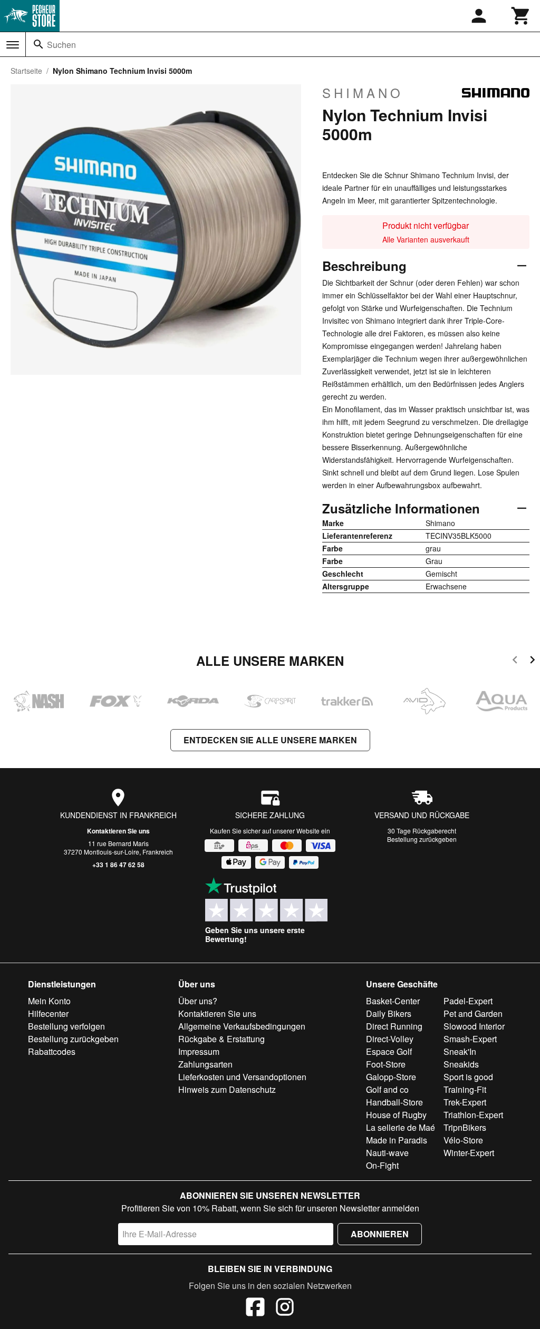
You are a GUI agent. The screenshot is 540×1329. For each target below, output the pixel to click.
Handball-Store (394, 1102)
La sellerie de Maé (400, 1127)
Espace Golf (389, 1051)
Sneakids (461, 1064)
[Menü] (12, 44)
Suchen (61, 44)
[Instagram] (284, 1308)
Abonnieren (380, 1234)
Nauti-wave (387, 1153)
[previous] (515, 661)
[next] (532, 661)
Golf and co (387, 1089)
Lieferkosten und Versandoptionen (242, 1077)
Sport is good (468, 1077)
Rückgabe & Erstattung (221, 1039)
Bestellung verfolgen (66, 1026)
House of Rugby (396, 1115)
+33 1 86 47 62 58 (118, 864)
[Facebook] (255, 1308)
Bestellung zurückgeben (422, 839)
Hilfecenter (48, 1013)
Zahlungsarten (205, 1064)
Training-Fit (464, 1089)
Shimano (362, 92)
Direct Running (394, 1026)
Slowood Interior (474, 1026)
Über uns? (197, 1001)
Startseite (26, 70)
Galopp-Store (391, 1077)
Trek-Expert (464, 1102)
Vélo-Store (463, 1140)
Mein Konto (49, 1001)
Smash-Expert (470, 1039)
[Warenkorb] (521, 15)
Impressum (198, 1051)
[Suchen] (38, 44)
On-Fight (382, 1165)
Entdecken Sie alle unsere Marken (270, 740)
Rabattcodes (51, 1051)
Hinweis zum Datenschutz (227, 1089)
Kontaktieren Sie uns (118, 831)
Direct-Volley (389, 1039)
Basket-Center (393, 1001)
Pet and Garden (473, 1013)
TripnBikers (464, 1127)
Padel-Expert (468, 1001)
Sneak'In (459, 1051)
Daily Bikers (388, 1013)
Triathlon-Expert (473, 1115)
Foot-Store (386, 1064)
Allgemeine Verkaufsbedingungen (241, 1026)
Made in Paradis (396, 1140)
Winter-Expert (468, 1153)
